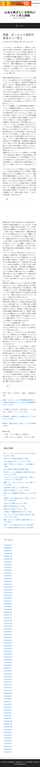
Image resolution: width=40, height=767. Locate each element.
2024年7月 (8, 601)
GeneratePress (21, 764)
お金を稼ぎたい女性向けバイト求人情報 (20, 14)
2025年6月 (8, 570)
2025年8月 (8, 565)
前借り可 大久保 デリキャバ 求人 (15, 509)
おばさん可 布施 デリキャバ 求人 (15, 503)
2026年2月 (8, 548)
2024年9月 (8, 595)
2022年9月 (8, 662)
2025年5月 (8, 573)
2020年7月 (8, 735)
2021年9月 (8, 696)
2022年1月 (7, 685)
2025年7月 (8, 567)
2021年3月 (8, 713)
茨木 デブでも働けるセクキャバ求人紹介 (19, 525)
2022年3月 (8, 679)
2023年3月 (8, 646)
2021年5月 (7, 707)
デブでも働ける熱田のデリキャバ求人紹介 (19, 528)
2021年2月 (7, 716)
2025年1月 (7, 584)
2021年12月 (8, 688)
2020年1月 (8, 752)
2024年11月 (8, 590)
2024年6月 (8, 604)
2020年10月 (8, 727)
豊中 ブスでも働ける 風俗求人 (17, 434)
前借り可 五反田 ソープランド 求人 (16, 490)
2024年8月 (8, 598)
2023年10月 (8, 626)
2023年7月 (8, 635)
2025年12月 (8, 553)
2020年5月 (8, 741)
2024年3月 (8, 612)
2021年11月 (8, 690)
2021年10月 (8, 693)
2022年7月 (8, 668)
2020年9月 (8, 730)
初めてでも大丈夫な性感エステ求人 (16, 458)
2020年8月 (8, 732)
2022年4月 (8, 676)
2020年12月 (8, 721)
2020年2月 (8, 749)
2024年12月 (8, 587)
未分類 (7, 431)
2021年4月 (8, 710)
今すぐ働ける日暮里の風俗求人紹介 (16, 469)
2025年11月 (8, 556)
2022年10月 (8, 660)
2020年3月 (8, 746)
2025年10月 (8, 559)
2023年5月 (8, 640)
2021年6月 (8, 704)
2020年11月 (8, 724)
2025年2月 (8, 581)
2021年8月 (7, 699)
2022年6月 (8, 671)
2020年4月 (8, 744)
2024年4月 (8, 609)
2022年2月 (8, 682)
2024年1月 (8, 618)
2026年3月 (8, 545)
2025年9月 (8, 562)
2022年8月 (8, 665)
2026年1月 (8, 551)
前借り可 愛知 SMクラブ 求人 (14, 506)
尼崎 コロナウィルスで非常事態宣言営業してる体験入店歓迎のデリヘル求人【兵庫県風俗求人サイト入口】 (19, 402)
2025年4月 (8, 576)
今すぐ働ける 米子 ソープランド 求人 (17, 461)
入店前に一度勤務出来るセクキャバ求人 (18, 512)
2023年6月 (8, 637)
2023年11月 (8, 623)
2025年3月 (8, 579)
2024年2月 (8, 615)
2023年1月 (8, 651)
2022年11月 (8, 657)
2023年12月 (8, 620)
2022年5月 (8, 674)
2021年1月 (7, 718)
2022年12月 (8, 654)
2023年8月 (8, 632)
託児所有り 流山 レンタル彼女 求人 (16, 487)
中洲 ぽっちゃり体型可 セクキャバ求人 (20, 437)
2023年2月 (8, 648)
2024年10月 (8, 593)
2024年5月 (8, 607)
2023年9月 (8, 629)
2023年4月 (8, 643)
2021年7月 (7, 702)
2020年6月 (8, 738)
